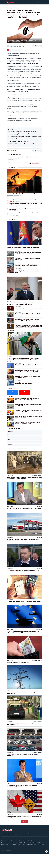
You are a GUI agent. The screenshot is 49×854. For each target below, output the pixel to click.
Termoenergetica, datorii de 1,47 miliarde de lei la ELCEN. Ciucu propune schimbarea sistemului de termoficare (23, 571)
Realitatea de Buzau (4, 844)
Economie (15, 5)
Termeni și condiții (9, 833)
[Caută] (38, 2)
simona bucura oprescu (13, 159)
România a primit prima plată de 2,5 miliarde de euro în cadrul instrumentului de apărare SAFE (23, 632)
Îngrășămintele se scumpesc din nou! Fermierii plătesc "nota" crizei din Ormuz (25, 144)
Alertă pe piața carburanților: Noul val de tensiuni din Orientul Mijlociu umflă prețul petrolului (27, 399)
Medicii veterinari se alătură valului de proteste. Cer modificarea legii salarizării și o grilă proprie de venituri (24, 478)
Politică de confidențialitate (17, 833)
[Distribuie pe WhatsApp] (38, 46)
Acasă (9, 5)
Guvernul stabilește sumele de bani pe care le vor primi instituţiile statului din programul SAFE (26, 137)
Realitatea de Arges (14, 842)
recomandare (11, 157)
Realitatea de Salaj (40, 842)
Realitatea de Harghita (21, 844)
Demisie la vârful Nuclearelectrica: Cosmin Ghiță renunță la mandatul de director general (22, 786)
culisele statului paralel (21, 157)
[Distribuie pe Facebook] (36, 46)
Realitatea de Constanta (5, 842)
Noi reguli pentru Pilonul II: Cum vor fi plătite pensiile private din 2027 (24, 601)
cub (29, 157)
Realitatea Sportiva (11, 840)
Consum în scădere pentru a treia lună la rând (18, 662)
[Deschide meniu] (41, 2)
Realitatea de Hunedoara (20, 45)
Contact (2, 833)
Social (10, 210)
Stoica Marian (39, 629)
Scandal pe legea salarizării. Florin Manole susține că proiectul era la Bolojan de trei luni (27, 320)
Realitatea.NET (3, 840)
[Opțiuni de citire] (46, 851)
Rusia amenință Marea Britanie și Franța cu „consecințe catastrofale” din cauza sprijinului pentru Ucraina (21, 303)
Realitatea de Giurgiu (32, 842)
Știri (11, 5)
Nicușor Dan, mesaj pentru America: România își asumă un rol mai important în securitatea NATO (28, 308)
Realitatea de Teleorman (23, 842)
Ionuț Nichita (39, 506)
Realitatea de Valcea (13, 844)
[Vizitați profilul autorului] (8, 46)
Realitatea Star (18, 840)
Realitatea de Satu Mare (26, 840)
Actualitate (11, 201)
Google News (35, 163)
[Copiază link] (33, 46)
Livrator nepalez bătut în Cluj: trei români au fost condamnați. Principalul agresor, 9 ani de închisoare (27, 265)
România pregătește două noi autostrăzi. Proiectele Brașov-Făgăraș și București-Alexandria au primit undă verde (28, 271)
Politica (10, 215)
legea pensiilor (35, 157)
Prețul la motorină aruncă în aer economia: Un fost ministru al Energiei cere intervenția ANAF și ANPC (24, 140)
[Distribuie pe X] (41, 46)
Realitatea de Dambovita (35, 840)
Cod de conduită (26, 833)
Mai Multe (24, 821)
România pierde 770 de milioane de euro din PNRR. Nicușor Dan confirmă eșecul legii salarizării (28, 382)
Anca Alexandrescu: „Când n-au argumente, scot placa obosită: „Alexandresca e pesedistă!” (27, 423)
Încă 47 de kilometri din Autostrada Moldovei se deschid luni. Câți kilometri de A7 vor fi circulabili (28, 253)
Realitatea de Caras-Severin (31, 844)
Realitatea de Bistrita (41, 844)
